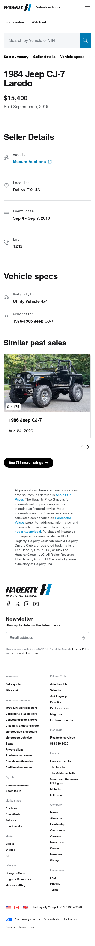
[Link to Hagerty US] (8, 907)
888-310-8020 (59, 743)
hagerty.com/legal (28, 531)
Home (54, 812)
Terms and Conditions (24, 652)
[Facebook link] (8, 604)
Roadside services (62, 737)
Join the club (58, 684)
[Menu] (87, 7)
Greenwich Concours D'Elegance (64, 781)
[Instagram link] (26, 604)
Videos (10, 843)
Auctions (11, 808)
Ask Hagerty (58, 696)
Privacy (55, 883)
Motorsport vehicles (19, 737)
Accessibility (51, 919)
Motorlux (56, 788)
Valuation (56, 690)
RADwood (56, 794)
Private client (14, 749)
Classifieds (13, 814)
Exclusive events (61, 720)
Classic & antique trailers (22, 725)
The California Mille (62, 772)
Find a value (14, 22)
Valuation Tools (48, 7)
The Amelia (57, 766)
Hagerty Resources (18, 879)
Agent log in (13, 790)
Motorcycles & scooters (21, 731)
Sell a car (12, 820)
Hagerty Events (60, 760)
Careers (55, 836)
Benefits (55, 702)
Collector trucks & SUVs (22, 719)
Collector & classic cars (21, 713)
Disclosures (70, 919)
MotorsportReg (15, 885)
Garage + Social (16, 873)
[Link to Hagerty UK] (25, 907)
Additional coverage (19, 767)
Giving (54, 860)
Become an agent (17, 784)
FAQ (53, 877)
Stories (10, 849)
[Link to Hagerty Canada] (16, 907)
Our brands (57, 830)
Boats (9, 743)
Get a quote (13, 684)
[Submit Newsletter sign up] (83, 638)
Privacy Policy (80, 648)
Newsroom (57, 842)
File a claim (13, 690)
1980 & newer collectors (21, 707)
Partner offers (59, 708)
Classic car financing (19, 761)
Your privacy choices (27, 919)
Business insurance (19, 755)
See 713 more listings (26, 463)
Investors (56, 854)
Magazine (56, 714)
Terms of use (26, 927)
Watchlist (39, 22)
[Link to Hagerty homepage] (29, 590)
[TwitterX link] (17, 604)
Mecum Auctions (29, 161)
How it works (14, 826)
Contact (55, 848)
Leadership (57, 824)
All (7, 855)
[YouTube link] (36, 604)
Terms (54, 889)
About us (56, 818)
